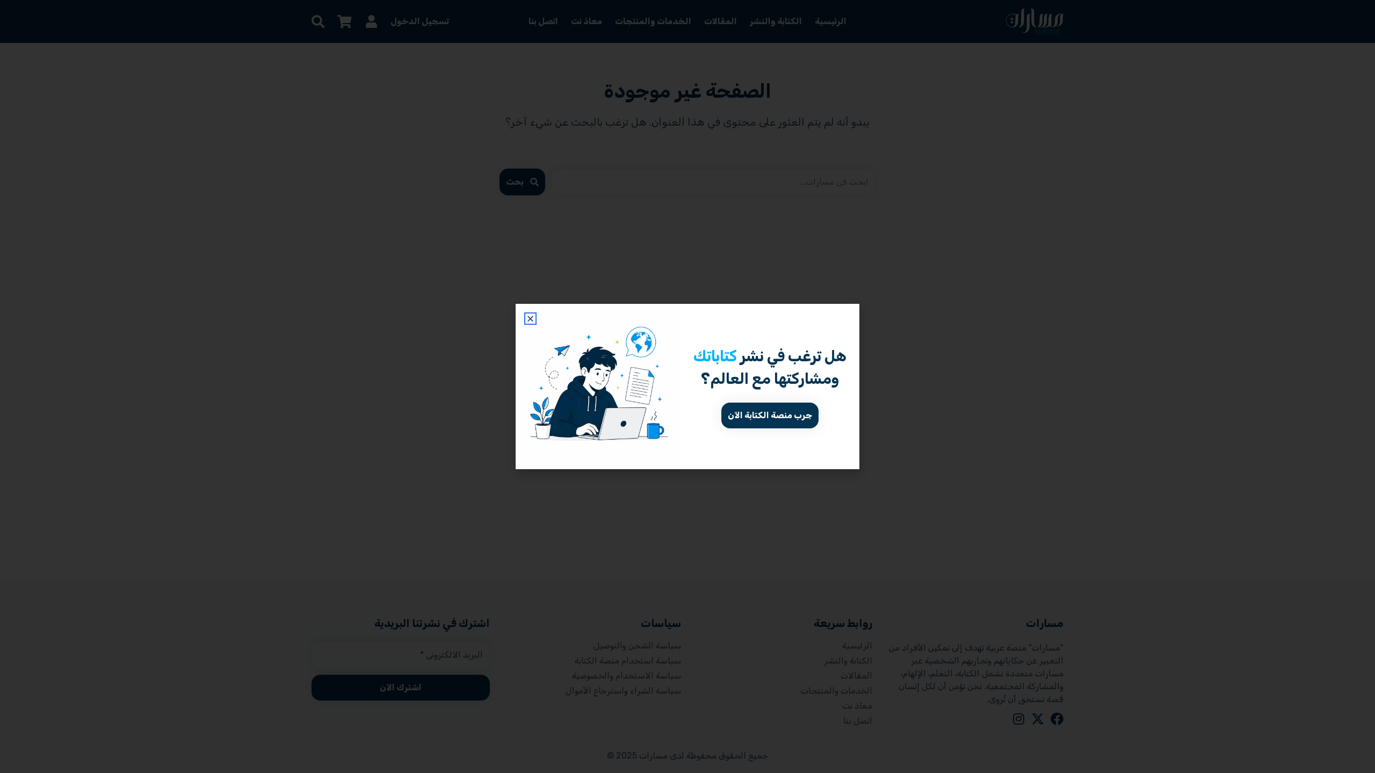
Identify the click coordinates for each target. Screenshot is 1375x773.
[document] (687, 386)
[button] (530, 319)
